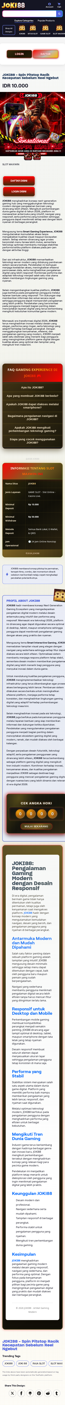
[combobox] (29, 14)
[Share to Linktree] (30, 1393)
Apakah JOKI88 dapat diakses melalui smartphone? (32, 406)
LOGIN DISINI (19, 191)
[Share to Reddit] (48, 1393)
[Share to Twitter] (12, 1393)
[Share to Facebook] (21, 1393)
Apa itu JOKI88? (32, 387)
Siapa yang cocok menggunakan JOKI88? (32, 441)
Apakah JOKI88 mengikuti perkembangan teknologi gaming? (32, 429)
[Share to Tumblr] (56, 1393)
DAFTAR (46, 54)
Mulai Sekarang (36, 826)
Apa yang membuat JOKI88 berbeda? (33, 395)
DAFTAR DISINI (19, 180)
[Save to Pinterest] (39, 1393)
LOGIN (19, 54)
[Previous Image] (2, 124)
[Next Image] (62, 124)
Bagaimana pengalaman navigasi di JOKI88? (32, 417)
